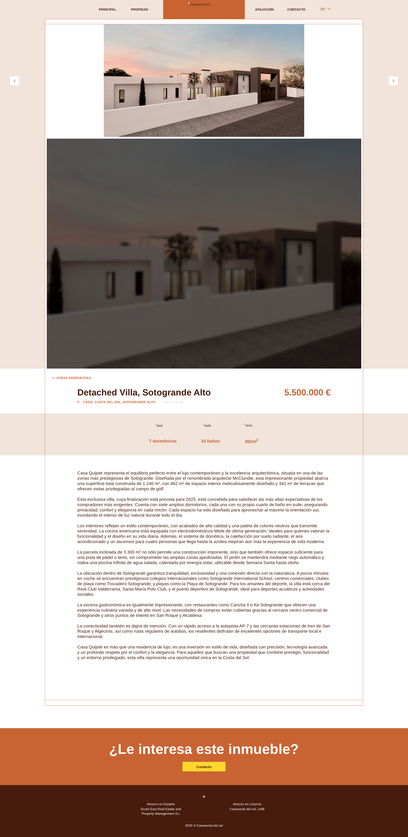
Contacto (296, 9)
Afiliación (264, 9)
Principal (107, 9)
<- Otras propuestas (71, 378)
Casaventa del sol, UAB (247, 809)
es (323, 9)
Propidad (139, 9)
